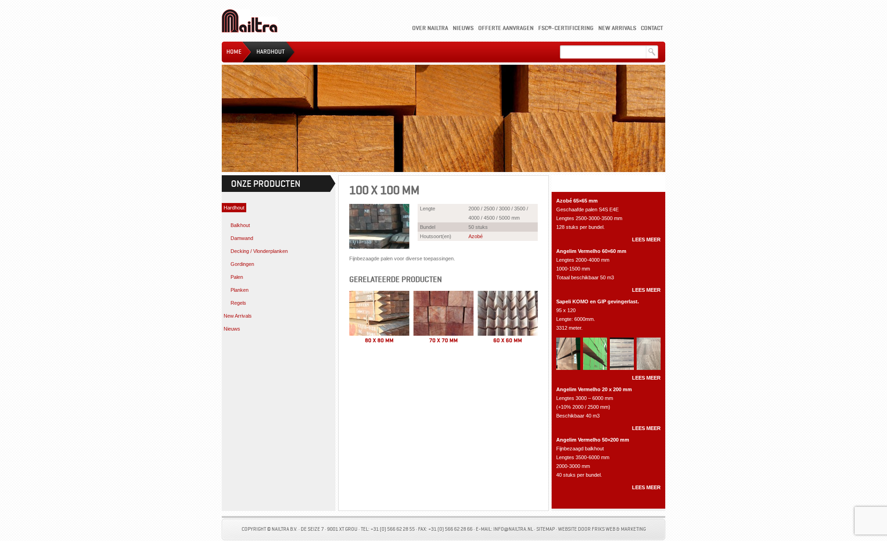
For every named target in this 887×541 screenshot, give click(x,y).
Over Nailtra (430, 28)
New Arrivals (617, 28)
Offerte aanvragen (506, 28)
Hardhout (270, 52)
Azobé (475, 236)
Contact (652, 28)
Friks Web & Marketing (619, 529)
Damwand (242, 238)
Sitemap (545, 529)
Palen (237, 277)
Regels (238, 303)
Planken (240, 290)
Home (234, 52)
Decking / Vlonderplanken (259, 251)
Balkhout (240, 225)
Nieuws (463, 28)
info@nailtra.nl (513, 529)
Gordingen (242, 264)
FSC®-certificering (566, 28)
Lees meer (646, 239)
